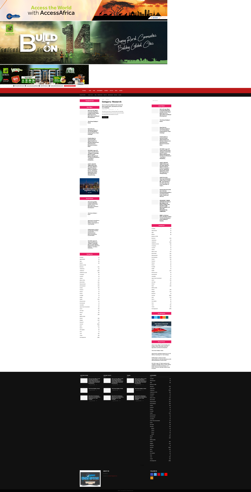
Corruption (82, 274)
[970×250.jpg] (83, 64)
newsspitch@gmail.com (112, 476)
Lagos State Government (85, 307)
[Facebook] (151, 474)
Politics (111, 90)
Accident (81, 257)
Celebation (82, 271)
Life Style (81, 310)
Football (81, 295)
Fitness (81, 293)
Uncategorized (83, 337)
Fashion (120, 90)
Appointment (82, 259)
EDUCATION (82, 282)
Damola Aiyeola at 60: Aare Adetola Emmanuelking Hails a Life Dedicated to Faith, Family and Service (165, 193)
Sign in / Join (90, 95)
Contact (119, 95)
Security (81, 324)
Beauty (81, 263)
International (82, 303)
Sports (81, 328)
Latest (81, 309)
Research (81, 322)
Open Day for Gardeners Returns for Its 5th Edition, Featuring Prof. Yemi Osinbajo (93, 131)
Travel (81, 335)
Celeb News (82, 269)
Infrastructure (82, 301)
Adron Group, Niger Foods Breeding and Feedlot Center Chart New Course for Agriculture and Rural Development (93, 114)
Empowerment (83, 284)
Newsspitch (105, 109)
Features (84, 90)
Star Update (82, 330)
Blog (95, 95)
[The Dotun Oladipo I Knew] (83, 123)
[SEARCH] (170, 100)
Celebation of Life (83, 272)
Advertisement (110, 95)
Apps (81, 261)
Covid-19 (81, 276)
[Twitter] (155, 474)
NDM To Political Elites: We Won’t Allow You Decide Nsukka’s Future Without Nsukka (165, 218)
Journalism (82, 305)
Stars (81, 332)
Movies (81, 312)
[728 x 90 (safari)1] (83, 20)
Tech (81, 333)
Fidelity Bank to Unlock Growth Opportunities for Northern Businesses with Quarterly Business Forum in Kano (93, 142)
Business (106, 90)
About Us (105, 95)
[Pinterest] (158, 474)
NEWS (81, 316)
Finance (81, 291)
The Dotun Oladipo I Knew (157, 350)
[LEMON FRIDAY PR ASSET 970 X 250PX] (44, 87)
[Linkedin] (162, 474)
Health (81, 297)
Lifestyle (151, 426)
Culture (81, 278)
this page (142, 465)
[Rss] (151, 477)
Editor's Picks (82, 280)
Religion (81, 320)
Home (90, 90)
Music (116, 90)
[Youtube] (165, 474)
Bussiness (81, 267)
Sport (81, 326)
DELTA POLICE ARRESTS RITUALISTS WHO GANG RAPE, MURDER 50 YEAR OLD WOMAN (112, 106)
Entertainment (99, 90)
